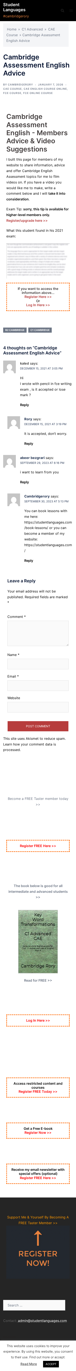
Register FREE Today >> (38, 1091)
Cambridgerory (20, 84)
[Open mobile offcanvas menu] (71, 10)
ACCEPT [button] (51, 1364)
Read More (28, 1364)
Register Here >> (38, 297)
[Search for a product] (62, 10)
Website (13, 698)
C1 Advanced (32, 29)
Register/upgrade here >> (27, 220)
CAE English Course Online (45, 88)
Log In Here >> (38, 305)
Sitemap (9, 1337)
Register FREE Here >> (38, 846)
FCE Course (12, 93)
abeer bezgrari (32, 458)
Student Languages (14, 7)
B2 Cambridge (14, 330)
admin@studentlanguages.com (42, 1321)
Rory (28, 419)
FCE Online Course (38, 93)
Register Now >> (38, 1132)
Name (13, 655)
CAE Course (12, 88)
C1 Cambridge (40, 330)
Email (13, 676)
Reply (24, 405)
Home (11, 29)
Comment (16, 617)
